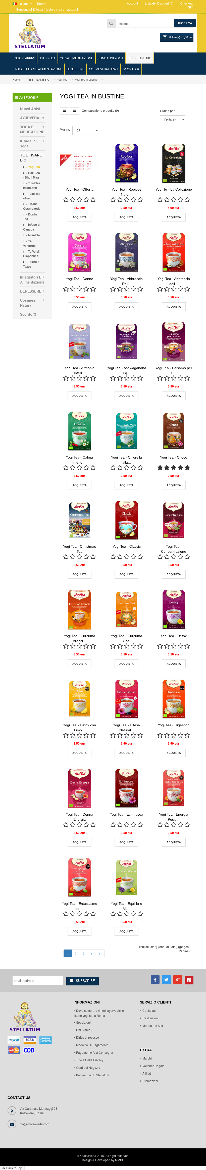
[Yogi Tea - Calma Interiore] (79, 431)
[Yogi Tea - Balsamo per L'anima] (174, 342)
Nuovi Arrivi (30, 108)
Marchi (147, 1058)
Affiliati (146, 1073)
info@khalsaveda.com (34, 1124)
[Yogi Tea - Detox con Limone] (79, 699)
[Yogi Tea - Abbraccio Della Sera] (126, 252)
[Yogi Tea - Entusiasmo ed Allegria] (79, 878)
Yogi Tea (62, 79)
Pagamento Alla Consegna (94, 1052)
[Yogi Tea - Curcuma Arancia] (79, 610)
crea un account (67, 9)
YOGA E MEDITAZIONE (32, 129)
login (49, 9)
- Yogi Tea (33, 166)
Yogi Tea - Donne (79, 279)
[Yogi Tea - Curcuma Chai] (126, 610)
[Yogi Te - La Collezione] (174, 163)
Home (16, 79)
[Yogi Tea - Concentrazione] (174, 520)
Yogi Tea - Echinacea (126, 814)
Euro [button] (40, 3)
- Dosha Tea (30, 216)
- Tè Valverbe (29, 243)
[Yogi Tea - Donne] (79, 252)
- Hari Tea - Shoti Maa (31, 175)
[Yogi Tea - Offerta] (79, 163)
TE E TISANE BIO (38, 79)
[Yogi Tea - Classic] (126, 520)
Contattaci (149, 1010)
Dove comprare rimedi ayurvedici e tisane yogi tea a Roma (99, 1013)
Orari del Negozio (88, 1067)
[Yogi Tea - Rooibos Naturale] (126, 163)
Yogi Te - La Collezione (174, 189)
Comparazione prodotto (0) (100, 110)
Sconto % (28, 314)
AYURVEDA (29, 117)
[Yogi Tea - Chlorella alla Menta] (126, 431)
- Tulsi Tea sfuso (31, 195)
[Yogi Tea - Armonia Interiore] (79, 342)
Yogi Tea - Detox (174, 636)
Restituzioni (150, 1018)
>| (100, 953)
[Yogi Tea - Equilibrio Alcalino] (126, 878)
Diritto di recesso (87, 1037)
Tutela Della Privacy (89, 1060)
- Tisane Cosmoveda (31, 206)
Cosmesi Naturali (27, 303)
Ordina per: (167, 110)
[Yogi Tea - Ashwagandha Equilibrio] (126, 342)
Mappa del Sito (152, 1025)
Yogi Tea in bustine (86, 79)
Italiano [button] (23, 3)
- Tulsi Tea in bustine (31, 185)
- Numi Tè (33, 235)
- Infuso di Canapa (31, 226)
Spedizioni (83, 1022)
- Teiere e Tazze (31, 263)
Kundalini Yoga (28, 143)
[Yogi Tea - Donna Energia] (79, 788)
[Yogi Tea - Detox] (174, 610)
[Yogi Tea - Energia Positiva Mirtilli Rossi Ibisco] (174, 788)
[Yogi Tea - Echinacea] (126, 788)
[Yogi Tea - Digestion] (174, 699)
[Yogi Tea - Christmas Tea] (79, 520)
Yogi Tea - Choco (173, 457)
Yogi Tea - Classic (127, 546)
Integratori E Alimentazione (32, 279)
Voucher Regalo (153, 1066)
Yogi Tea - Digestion (173, 725)
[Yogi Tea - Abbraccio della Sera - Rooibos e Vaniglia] (174, 252)
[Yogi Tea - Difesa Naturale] (126, 699)
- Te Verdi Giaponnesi (31, 253)
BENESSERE (30, 291)
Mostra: (65, 129)
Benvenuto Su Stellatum (92, 1075)
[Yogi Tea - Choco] (174, 431)
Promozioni (150, 1081)
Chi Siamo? (84, 1030)
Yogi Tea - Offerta (79, 189)
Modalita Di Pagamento (92, 1045)
